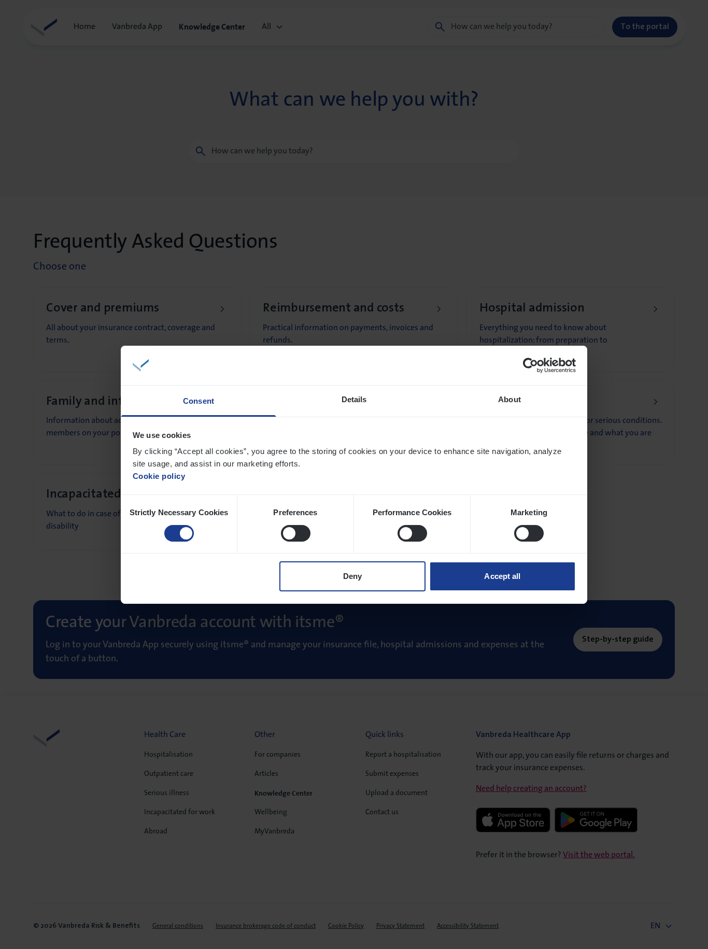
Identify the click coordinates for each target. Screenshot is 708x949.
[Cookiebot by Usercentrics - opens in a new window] (530, 365)
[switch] (295, 533)
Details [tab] (354, 399)
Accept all (502, 576)
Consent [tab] (198, 400)
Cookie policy (159, 476)
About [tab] (509, 399)
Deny (352, 576)
